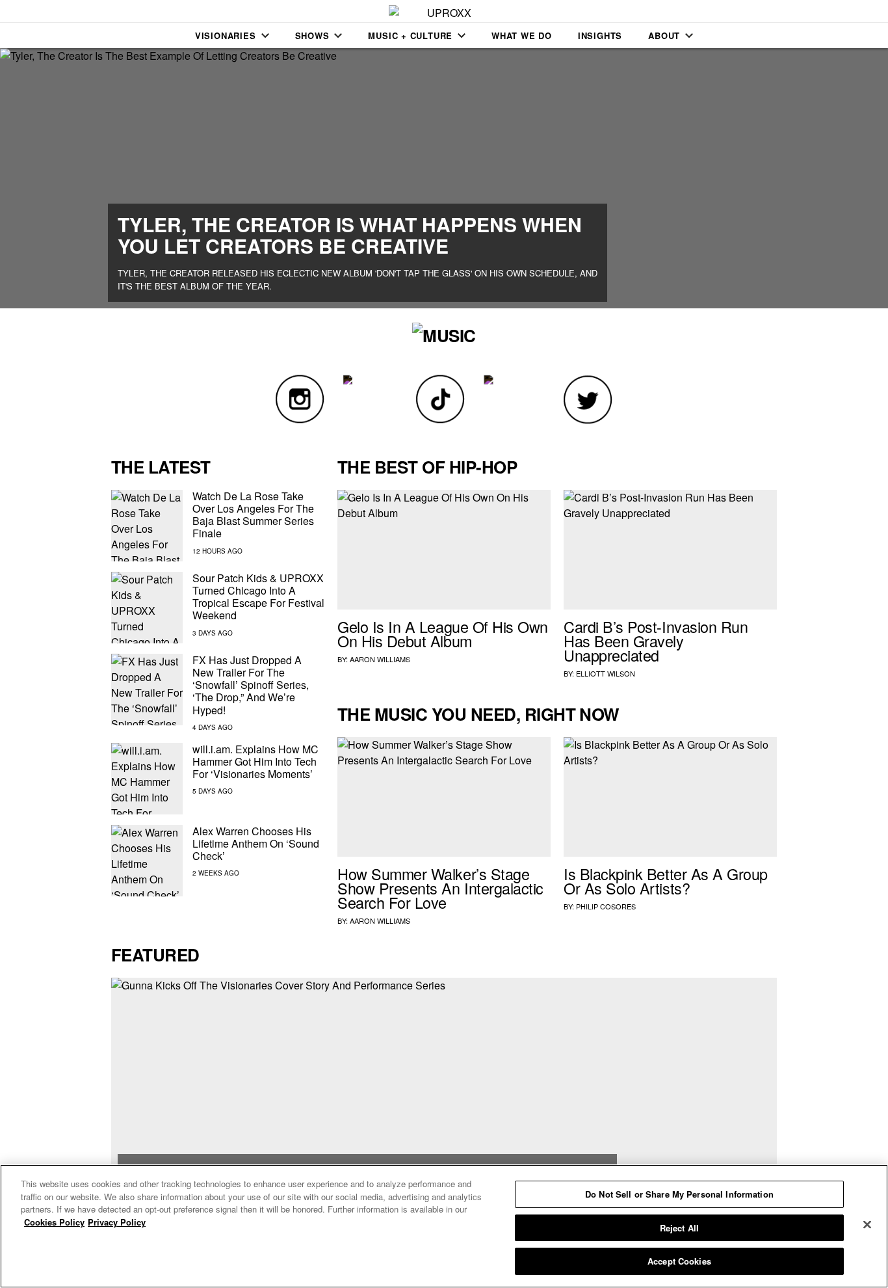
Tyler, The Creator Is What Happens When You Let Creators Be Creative (350, 235)
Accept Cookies (679, 1261)
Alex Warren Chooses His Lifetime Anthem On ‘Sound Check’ (255, 843)
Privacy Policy (117, 1222)
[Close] (867, 1225)
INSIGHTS (600, 35)
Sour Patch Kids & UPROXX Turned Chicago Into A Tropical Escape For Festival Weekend (258, 596)
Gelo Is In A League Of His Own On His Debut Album (442, 633)
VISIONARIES (225, 35)
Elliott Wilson (605, 673)
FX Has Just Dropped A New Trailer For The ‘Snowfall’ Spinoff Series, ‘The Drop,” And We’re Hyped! (250, 685)
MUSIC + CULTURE (410, 35)
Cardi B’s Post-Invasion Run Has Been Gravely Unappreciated (656, 640)
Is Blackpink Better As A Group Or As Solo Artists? (666, 881)
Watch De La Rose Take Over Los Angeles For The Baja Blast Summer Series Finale (253, 515)
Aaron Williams (380, 659)
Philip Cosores (606, 906)
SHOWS (312, 35)
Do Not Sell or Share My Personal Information (679, 1194)
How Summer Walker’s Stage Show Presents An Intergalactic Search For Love (440, 888)
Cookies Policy (54, 1222)
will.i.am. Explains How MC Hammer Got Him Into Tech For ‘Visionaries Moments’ (255, 761)
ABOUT (664, 35)
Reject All (679, 1228)
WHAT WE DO (521, 35)
